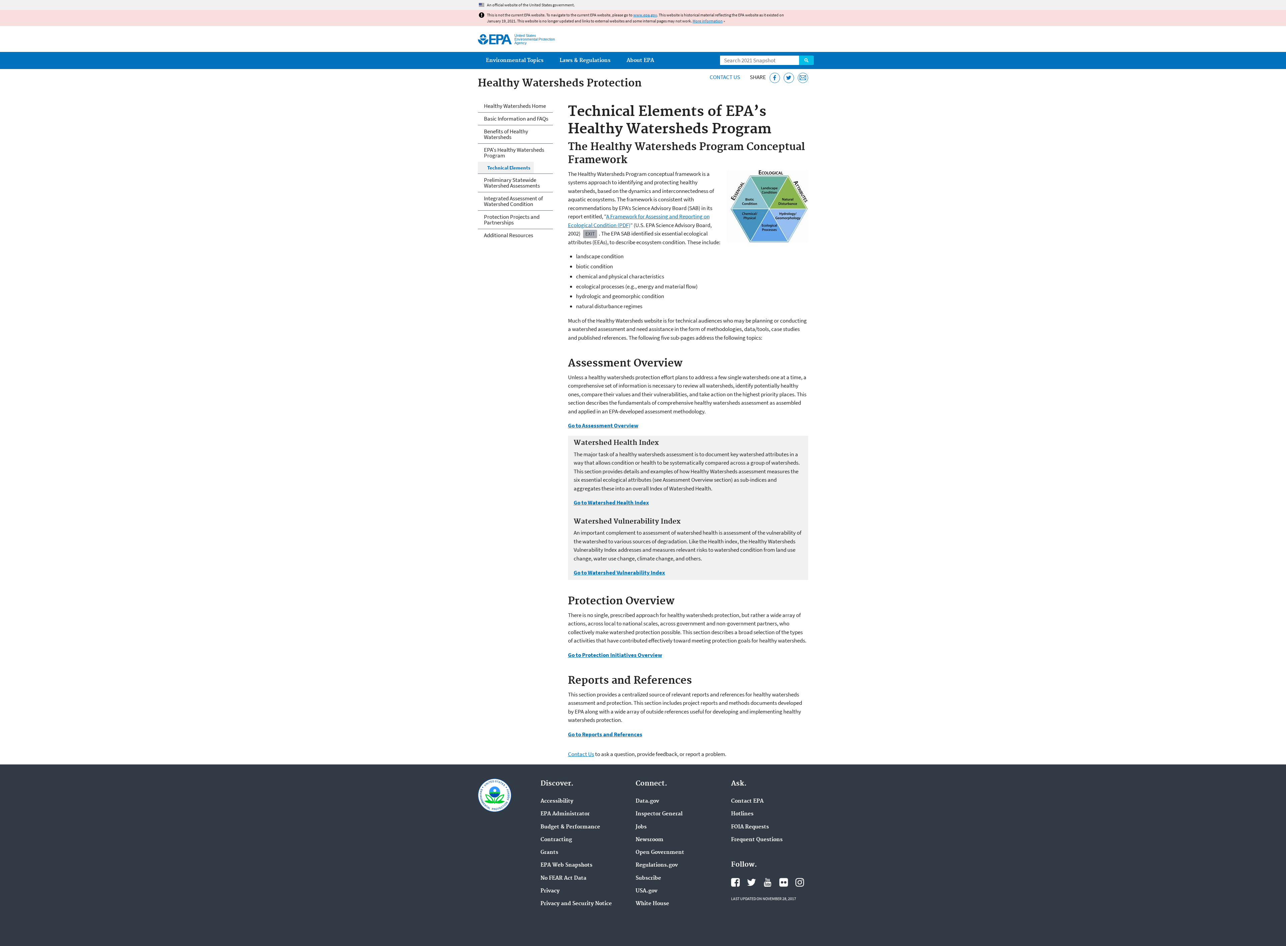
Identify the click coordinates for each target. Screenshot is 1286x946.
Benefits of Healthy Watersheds (506, 134)
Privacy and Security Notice (576, 904)
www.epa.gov (645, 14)
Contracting (556, 840)
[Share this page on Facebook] (775, 78)
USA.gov (646, 891)
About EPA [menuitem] (640, 60)
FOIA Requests (750, 827)
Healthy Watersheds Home (515, 106)
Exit (590, 233)
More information (708, 20)
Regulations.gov (657, 865)
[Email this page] (803, 78)
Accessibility (557, 801)
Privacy (550, 891)
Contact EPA (747, 801)
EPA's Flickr (783, 882)
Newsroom (649, 840)
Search (806, 60)
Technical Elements (508, 167)
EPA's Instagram (799, 882)
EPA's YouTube (767, 882)
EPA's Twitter (751, 882)
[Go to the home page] (495, 39)
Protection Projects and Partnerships (512, 219)
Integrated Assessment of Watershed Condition (513, 201)
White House (652, 904)
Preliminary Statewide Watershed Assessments (512, 182)
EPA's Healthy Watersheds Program (514, 152)
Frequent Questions (757, 840)
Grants (549, 853)
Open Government (660, 853)
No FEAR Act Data (563, 878)
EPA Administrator (565, 814)
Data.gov (647, 801)
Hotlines (742, 814)
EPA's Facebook (735, 882)
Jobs (641, 827)
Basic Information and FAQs (516, 118)
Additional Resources (508, 235)
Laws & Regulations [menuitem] (585, 60)
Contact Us (725, 77)
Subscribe (648, 878)
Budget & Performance (570, 827)
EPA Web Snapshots (566, 865)
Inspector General (659, 814)
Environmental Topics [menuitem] (515, 60)
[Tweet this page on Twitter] (789, 78)
